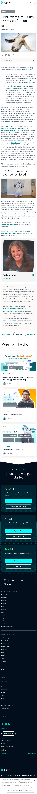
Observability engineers (14, 86)
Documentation (5, 646)
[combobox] (18, 60)
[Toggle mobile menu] (35, 2)
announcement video (8, 225)
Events (2, 655)
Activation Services (5, 624)
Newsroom (4, 687)
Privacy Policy (28, 787)
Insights (3, 618)
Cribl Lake (3, 606)
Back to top (19, 334)
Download (18, 566)
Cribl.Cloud (4, 609)
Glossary (3, 661)
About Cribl (4, 681)
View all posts (6, 278)
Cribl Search (4, 603)
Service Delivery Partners (7, 626)
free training (13, 306)
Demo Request (5, 714)
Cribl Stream (15, 143)
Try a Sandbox (18, 531)
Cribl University (5, 638)
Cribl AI (3, 615)
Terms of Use (20, 775)
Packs (2, 664)
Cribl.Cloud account (18, 561)
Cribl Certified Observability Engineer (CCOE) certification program (17, 128)
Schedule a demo (18, 501)
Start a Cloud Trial (18, 536)
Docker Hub (4, 670)
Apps (2, 612)
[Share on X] (2, 55)
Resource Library (5, 643)
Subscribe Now (8, 733)
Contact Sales (4, 717)
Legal (2, 698)
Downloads (4, 649)
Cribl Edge (3, 600)
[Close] (34, 781)
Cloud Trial (4, 711)
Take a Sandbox (5, 708)
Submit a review (32, 753)
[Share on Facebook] (9, 55)
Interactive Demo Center (18, 506)
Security (3, 692)
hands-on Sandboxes (10, 321)
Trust (2, 695)
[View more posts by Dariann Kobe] (18, 256)
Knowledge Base (5, 641)
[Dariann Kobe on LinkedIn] (33, 275)
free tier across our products (13, 309)
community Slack (9, 311)
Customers (4, 689)
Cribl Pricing (4, 621)
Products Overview (6, 595)
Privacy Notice (30, 775)
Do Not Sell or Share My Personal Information (20, 790)
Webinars (3, 658)
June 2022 (9, 126)
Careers (3, 684)
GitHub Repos (4, 667)
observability (27, 70)
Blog (2, 652)
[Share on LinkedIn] (6, 55)
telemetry (27, 83)
